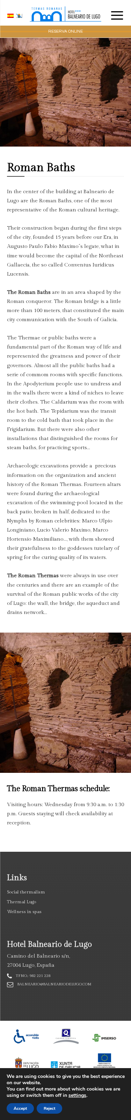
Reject (49, 1108)
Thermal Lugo (21, 902)
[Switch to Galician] (20, 15)
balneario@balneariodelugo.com (54, 984)
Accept (20, 1108)
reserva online (65, 31)
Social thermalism (26, 892)
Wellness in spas (24, 912)
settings (77, 1095)
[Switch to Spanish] (11, 15)
